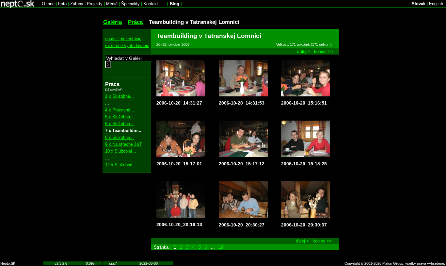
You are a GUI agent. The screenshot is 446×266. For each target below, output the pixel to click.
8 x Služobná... (119, 137)
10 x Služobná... (120, 151)
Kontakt (150, 3)
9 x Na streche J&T (123, 144)
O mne (48, 3)
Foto (62, 3)
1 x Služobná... (119, 96)
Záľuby (76, 3)
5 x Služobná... (119, 116)
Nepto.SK (7, 263)
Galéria (112, 22)
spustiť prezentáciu (123, 38)
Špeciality (130, 3)
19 (221, 247)
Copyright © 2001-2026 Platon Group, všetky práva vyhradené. (394, 263)
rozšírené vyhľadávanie (127, 45)
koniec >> (323, 51)
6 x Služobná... (119, 123)
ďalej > (303, 51)
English (436, 3)
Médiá (112, 3)
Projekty (95, 3)
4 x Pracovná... (119, 110)
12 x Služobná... (120, 164)
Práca (135, 22)
